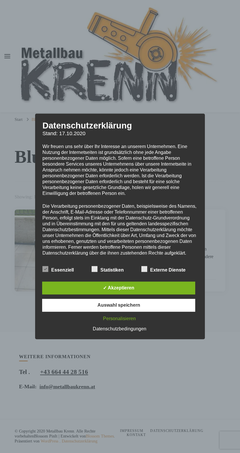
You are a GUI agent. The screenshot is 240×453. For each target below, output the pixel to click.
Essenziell (62, 270)
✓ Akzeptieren (118, 288)
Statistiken (112, 270)
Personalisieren (119, 318)
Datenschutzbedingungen (119, 329)
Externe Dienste (168, 270)
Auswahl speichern (118, 305)
